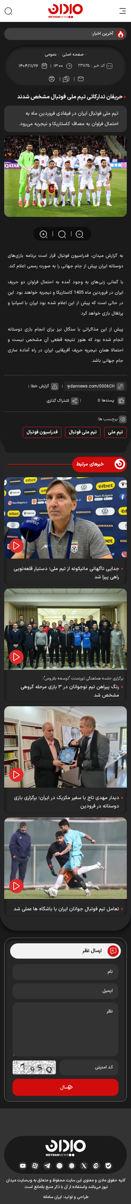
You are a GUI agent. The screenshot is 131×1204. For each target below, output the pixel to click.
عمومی (51, 54)
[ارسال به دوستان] (80, 78)
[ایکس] (84, 1166)
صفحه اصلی (73, 54)
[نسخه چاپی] (51, 78)
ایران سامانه (52, 1197)
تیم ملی (115, 432)
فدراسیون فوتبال (42, 432)
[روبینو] (59, 1166)
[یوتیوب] (23, 1166)
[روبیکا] (71, 1166)
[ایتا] (96, 1166)
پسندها (108, 400)
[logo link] (65, 11)
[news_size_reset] (61, 234)
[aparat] (35, 1166)
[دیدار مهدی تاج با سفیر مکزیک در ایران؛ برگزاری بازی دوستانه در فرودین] (65, 747)
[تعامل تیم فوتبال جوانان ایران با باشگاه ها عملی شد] (65, 858)
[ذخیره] (66, 79)
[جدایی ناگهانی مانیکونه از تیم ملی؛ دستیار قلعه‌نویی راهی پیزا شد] (65, 518)
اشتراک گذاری (58, 401)
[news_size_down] (79, 234)
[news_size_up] (43, 234)
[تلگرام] (47, 1166)
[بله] (108, 1166)
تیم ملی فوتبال (83, 432)
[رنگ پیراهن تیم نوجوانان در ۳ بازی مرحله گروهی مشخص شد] (65, 629)
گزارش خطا (40, 386)
